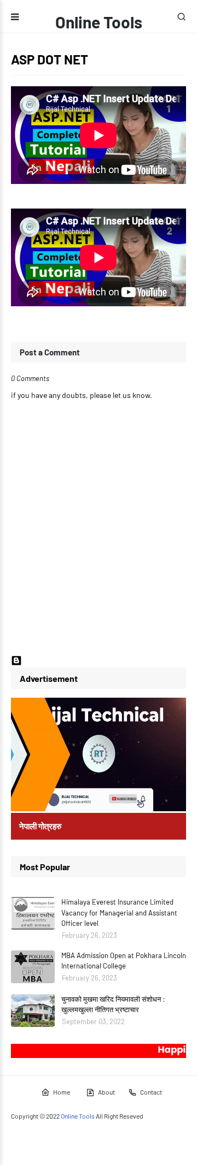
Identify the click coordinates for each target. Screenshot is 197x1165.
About (106, 1092)
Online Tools (98, 22)
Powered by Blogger (55, 663)
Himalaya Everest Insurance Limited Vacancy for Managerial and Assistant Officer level (119, 912)
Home (61, 1092)
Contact (151, 1092)
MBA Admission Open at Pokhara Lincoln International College (123, 961)
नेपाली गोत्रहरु (40, 826)
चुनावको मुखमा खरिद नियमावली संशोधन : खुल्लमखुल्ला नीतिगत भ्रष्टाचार (113, 1004)
